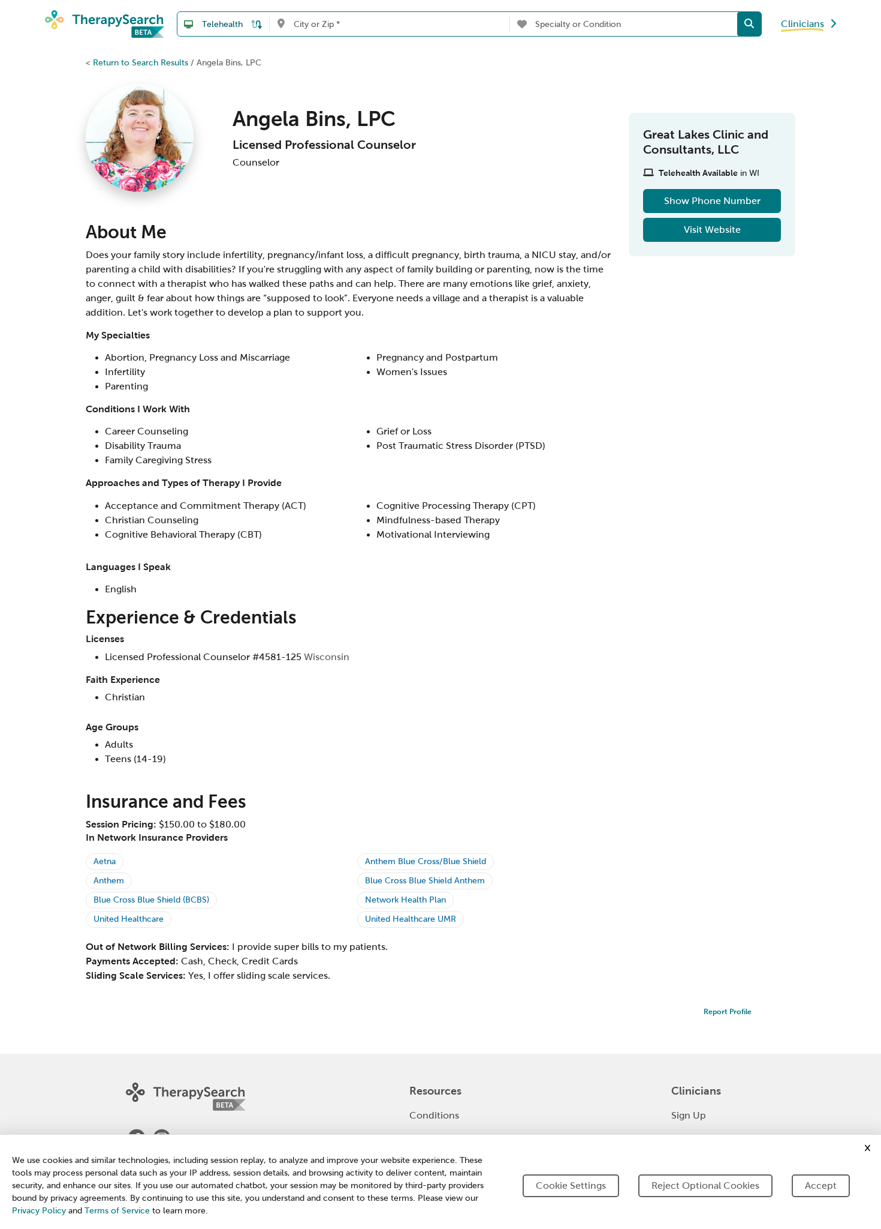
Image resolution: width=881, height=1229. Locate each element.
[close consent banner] (867, 1148)
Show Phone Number (712, 201)
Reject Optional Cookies (705, 1185)
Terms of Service (117, 1210)
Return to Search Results (140, 62)
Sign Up (688, 1115)
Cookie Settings (571, 1185)
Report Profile (728, 1012)
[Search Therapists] (749, 24)
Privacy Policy (39, 1210)
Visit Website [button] (712, 229)
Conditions (434, 1115)
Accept (821, 1185)
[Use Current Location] (281, 24)
